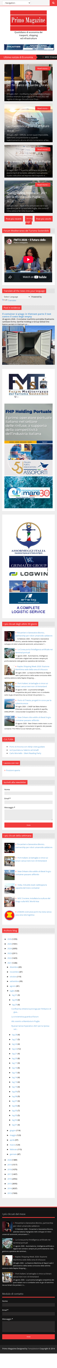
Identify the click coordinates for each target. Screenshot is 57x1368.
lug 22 (15, 1048)
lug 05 (15, 1110)
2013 (9, 1193)
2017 (9, 1174)
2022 (9, 958)
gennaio (13, 1154)
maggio (13, 1135)
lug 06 (15, 1105)
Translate (12, 300)
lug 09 (15, 1091)
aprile (12, 1140)
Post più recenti (13, 218)
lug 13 (15, 1082)
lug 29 (15, 1004)
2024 (9, 948)
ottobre (13, 976)
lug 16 (15, 1067)
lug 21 (15, 1053)
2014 (9, 1188)
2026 (9, 939)
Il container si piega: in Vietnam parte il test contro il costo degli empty (26, 315)
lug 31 (15, 995)
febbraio (14, 1149)
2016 (9, 1179)
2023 (9, 953)
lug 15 (15, 1072)
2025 (9, 944)
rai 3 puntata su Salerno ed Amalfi (24, 750)
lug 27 (15, 1039)
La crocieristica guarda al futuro (28, 126)
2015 (9, 1183)
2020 (9, 1160)
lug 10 (15, 1086)
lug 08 (15, 1096)
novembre (14, 972)
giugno (13, 1130)
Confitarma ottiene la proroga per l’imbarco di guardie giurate (28, 83)
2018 (9, 1169)
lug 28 (15, 1034)
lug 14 (15, 1077)
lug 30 (15, 999)
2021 (9, 963)
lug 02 (15, 1120)
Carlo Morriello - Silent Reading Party (25, 753)
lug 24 (15, 1044)
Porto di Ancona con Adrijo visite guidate (27, 746)
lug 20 (15, 1058)
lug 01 (15, 1124)
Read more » (42, 68)
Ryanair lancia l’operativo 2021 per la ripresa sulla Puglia (27, 195)
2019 (9, 1164)
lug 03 (15, 1115)
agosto (13, 986)
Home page (29, 220)
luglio (12, 991)
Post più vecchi (43, 218)
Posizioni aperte (13, 770)
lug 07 (15, 1101)
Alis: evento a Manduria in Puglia (28, 161)
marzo (13, 1144)
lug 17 (15, 1063)
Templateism (33, 1348)
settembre (14, 981)
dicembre (14, 967)
